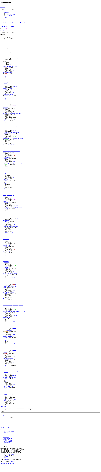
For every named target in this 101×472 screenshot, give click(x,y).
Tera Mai (14, 277)
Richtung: (26, 409)
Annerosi (6, 372)
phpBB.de (13, 461)
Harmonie (6, 95)
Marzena (14, 130)
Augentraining (5, 179)
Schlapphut (6, 145)
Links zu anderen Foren (7, 72)
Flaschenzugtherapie (6, 317)
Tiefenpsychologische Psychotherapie (10, 377)
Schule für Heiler (6, 393)
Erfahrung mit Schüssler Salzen (8, 336)
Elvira (5, 83)
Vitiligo (4, 201)
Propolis (4, 169)
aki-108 (5, 108)
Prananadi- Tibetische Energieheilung (10, 273)
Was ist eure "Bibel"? (7, 251)
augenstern (6, 202)
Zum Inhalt (2, 7)
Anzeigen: (3, 409)
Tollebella (6, 359)
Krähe (14, 224)
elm (5, 400)
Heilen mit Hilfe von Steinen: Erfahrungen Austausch (13, 207)
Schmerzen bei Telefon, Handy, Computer (10, 125)
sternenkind (6, 312)
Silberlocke (6, 365)
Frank (5, 55)
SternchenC (6, 293)
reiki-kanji (14, 211)
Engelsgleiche (7, 268)
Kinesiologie (5, 352)
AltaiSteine (6, 208)
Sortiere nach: (14, 409)
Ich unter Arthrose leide (7, 279)
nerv (13, 92)
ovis (13, 362)
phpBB (6, 459)
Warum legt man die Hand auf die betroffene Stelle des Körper (14, 311)
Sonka (7, 28)
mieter (14, 230)
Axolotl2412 (6, 262)
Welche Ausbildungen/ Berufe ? (9, 144)
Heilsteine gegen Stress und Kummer (9, 399)
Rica (5, 171)
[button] (3, 36)
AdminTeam (11, 28)
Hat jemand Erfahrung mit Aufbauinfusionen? (11, 151)
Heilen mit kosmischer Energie (8, 358)
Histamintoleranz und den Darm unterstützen (11, 132)
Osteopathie (5, 364)
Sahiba (5, 324)
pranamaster (6, 274)
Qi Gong (4, 188)
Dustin (14, 70)
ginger (5, 299)
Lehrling (14, 123)
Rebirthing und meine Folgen (8, 195)
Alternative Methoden (7, 26)
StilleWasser (6, 133)
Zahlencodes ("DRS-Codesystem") (9, 323)
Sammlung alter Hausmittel (8, 94)
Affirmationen (5, 107)
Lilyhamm (6, 120)
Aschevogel (14, 315)
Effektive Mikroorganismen (8, 88)
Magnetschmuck (6, 220)
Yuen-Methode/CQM (7, 213)
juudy (14, 161)
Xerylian (6, 387)
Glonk (14, 334)
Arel (5, 287)
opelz (13, 271)
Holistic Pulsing (6, 261)
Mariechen (6, 337)
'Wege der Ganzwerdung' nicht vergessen (10, 66)
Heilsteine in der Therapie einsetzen (9, 119)
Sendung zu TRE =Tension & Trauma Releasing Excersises (14, 163)
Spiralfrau (6, 331)
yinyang (5, 394)
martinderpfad (15, 368)
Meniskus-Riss (5, 298)
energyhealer (15, 86)
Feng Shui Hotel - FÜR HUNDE (9, 232)
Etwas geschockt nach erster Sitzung (9, 345)
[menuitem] (10, 14)
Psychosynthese (6, 239)
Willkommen (5, 53)
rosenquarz (6, 127)
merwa (14, 290)
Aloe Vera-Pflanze (6, 267)
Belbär (14, 258)
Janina (5, 89)
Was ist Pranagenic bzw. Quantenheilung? (10, 371)
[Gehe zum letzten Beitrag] (17, 58)
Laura (14, 350)
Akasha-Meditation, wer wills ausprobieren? (11, 226)
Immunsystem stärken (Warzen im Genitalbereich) (12, 113)
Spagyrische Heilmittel (7, 245)
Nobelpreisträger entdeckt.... (8, 330)
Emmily (5, 346)
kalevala (5, 196)
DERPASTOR (15, 205)
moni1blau (6, 158)
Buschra (5, 180)
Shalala (14, 193)
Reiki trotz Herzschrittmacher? (8, 292)
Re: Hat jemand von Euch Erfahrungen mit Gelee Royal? (13, 138)
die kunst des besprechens (7, 157)
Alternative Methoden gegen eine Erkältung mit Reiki (13, 305)
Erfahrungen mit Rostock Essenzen (9, 386)
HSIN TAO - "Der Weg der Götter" (9, 286)
